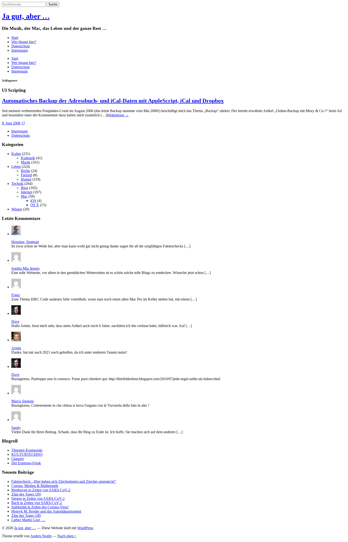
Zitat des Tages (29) (26, 494)
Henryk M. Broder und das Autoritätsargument (46, 511)
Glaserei (17, 459)
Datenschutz (20, 46)
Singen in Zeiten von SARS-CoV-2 (38, 498)
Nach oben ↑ (66, 536)
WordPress (85, 528)
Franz (15, 295)
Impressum (19, 50)
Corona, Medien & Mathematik (34, 486)
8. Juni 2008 (11, 123)
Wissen (16, 209)
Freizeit (26, 175)
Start (14, 38)
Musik (25, 162)
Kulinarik (28, 158)
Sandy (16, 428)
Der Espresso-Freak (26, 463)
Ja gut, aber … (26, 16)
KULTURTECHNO (27, 454)
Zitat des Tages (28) (26, 516)
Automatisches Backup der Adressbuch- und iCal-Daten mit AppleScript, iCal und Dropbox (113, 101)
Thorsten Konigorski (26, 450)
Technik (17, 184)
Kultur (16, 154)
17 (23, 123)
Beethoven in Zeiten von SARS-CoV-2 (40, 490)
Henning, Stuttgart (25, 242)
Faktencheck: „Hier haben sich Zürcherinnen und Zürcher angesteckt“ (63, 481)
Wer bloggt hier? (23, 42)
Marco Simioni (22, 401)
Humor (26, 179)
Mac (24, 196)
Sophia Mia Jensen (25, 268)
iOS (33, 201)
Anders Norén (41, 536)
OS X (34, 205)
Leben (16, 166)
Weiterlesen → (118, 115)
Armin (16, 348)
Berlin (25, 171)
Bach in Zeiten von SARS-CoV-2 (36, 503)
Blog (24, 188)
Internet (26, 192)
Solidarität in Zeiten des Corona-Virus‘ (40, 507)
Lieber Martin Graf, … (28, 520)
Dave (15, 321)
